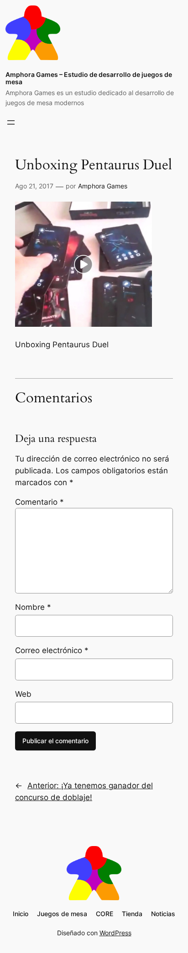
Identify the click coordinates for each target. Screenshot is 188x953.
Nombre (33, 607)
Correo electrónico (52, 650)
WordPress (115, 933)
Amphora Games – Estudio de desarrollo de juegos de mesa (88, 78)
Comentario (39, 502)
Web (23, 694)
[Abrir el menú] (10, 122)
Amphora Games (102, 186)
